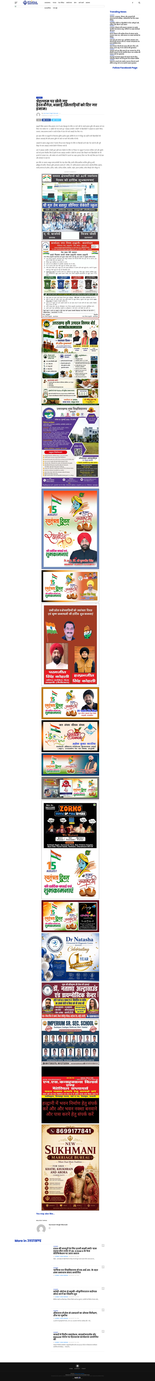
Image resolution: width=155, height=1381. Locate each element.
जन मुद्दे (55, 8)
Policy (84, 1368)
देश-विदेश (61, 3)
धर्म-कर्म (81, 3)
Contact (77, 1368)
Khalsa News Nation (79, 1373)
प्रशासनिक (47, 8)
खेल (75, 3)
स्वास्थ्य (88, 3)
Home (71, 1368)
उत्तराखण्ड (47, 3)
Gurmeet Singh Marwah (51, 113)
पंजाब (54, 3)
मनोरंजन (69, 3)
